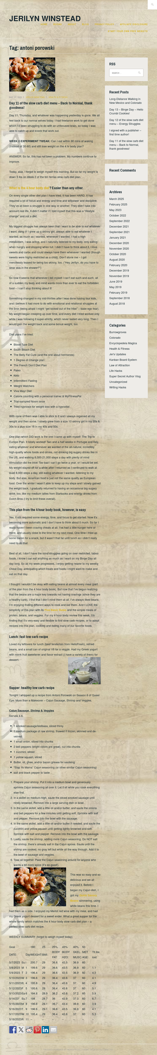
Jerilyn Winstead (45, 18)
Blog (85, 24)
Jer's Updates (117, 354)
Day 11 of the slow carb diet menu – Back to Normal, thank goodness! (50, 105)
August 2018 (117, 303)
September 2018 (119, 298)
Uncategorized (118, 382)
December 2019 (119, 270)
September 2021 (119, 232)
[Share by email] (53, 1029)
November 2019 (119, 276)
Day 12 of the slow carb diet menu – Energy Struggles (126, 122)
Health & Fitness (58, 97)
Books (57, 24)
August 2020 (117, 259)
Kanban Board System (123, 360)
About (72, 24)
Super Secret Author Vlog (125, 376)
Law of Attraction (119, 365)
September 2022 (119, 221)
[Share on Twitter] (21, 1029)
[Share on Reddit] (29, 1029)
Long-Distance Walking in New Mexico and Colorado (125, 101)
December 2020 (119, 243)
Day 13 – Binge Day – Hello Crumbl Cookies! (126, 111)
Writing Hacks (117, 387)
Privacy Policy (104, 24)
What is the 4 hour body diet (29, 187)
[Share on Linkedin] (45, 1029)
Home (44, 24)
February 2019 (118, 292)
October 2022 (117, 215)
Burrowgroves (117, 332)
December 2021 (119, 226)
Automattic (106, 1049)
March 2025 (116, 199)
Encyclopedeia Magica (123, 343)
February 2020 (118, 265)
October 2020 (117, 254)
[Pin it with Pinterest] (37, 1029)
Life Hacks (115, 371)
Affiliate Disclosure (134, 24)
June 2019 (115, 281)
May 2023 (115, 210)
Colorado (115, 337)
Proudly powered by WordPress (62, 1049)
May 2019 (115, 287)
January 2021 (117, 237)
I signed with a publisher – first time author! (125, 132)
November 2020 (119, 248)
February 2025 (118, 204)
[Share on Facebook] (13, 1029)
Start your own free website (128, 31)
